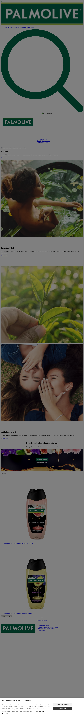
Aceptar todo (62, 708)
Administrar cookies (62, 704)
